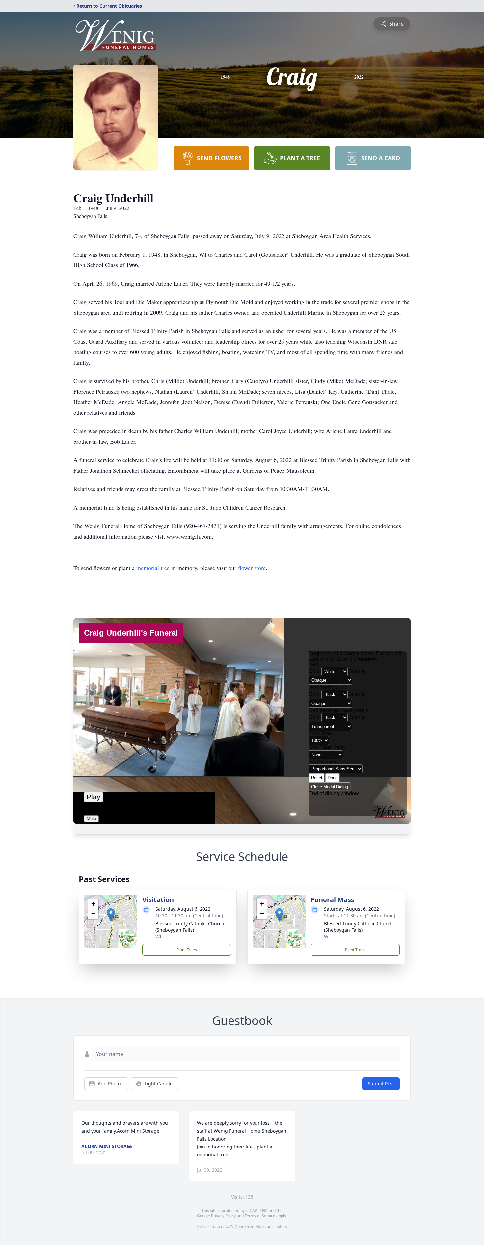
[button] (111, 915)
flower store (252, 568)
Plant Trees (186, 950)
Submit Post (381, 1083)
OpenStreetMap (249, 1226)
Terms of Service (260, 1216)
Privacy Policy (223, 1216)
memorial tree (153, 568)
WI (158, 936)
